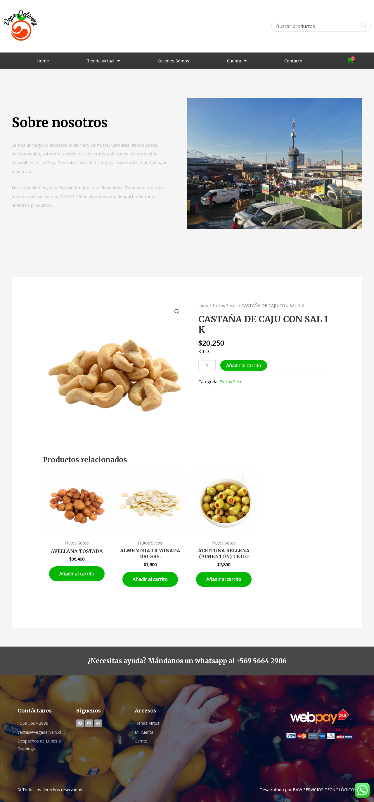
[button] (177, 312)
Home (43, 61)
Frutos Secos (225, 305)
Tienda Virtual (100, 61)
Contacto (293, 61)
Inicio (203, 305)
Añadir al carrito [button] (76, 573)
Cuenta (234, 61)
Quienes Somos (173, 61)
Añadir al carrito (243, 365)
